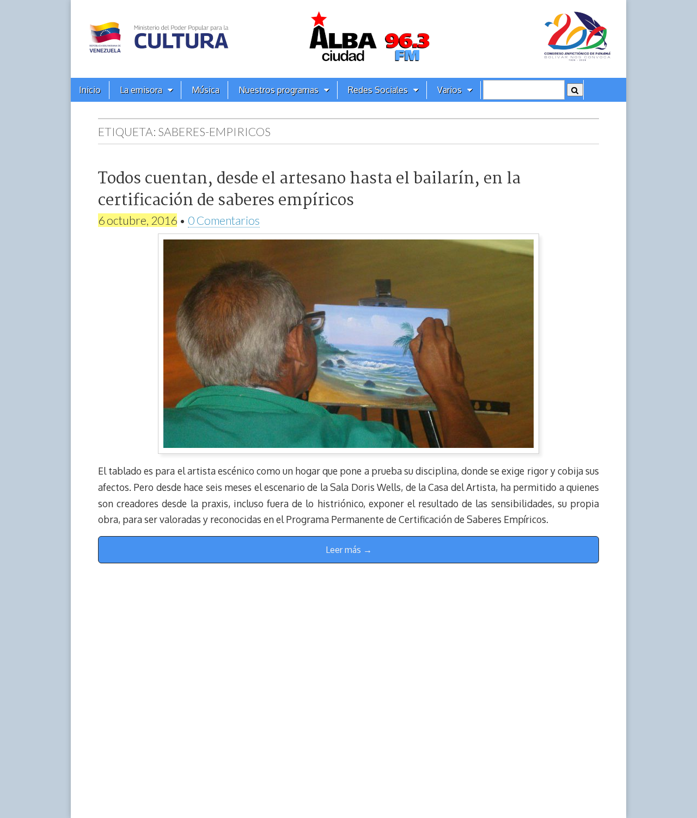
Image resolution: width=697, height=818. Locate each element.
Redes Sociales (378, 89)
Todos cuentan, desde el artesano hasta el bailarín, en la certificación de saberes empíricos (309, 189)
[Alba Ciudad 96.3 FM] (348, 39)
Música (205, 89)
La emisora (141, 89)
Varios (449, 89)
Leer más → (349, 549)
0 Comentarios (224, 220)
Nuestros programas (279, 89)
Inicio (90, 89)
